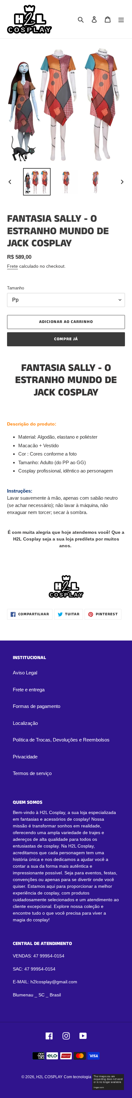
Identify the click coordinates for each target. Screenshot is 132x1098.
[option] (37, 181)
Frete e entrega (29, 689)
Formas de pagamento (36, 706)
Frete (12, 266)
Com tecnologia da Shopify (87, 1077)
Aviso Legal (25, 672)
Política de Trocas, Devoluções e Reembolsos (61, 739)
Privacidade (25, 756)
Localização (25, 723)
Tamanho (15, 288)
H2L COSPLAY (49, 1077)
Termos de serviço (32, 773)
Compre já (66, 339)
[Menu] (121, 19)
